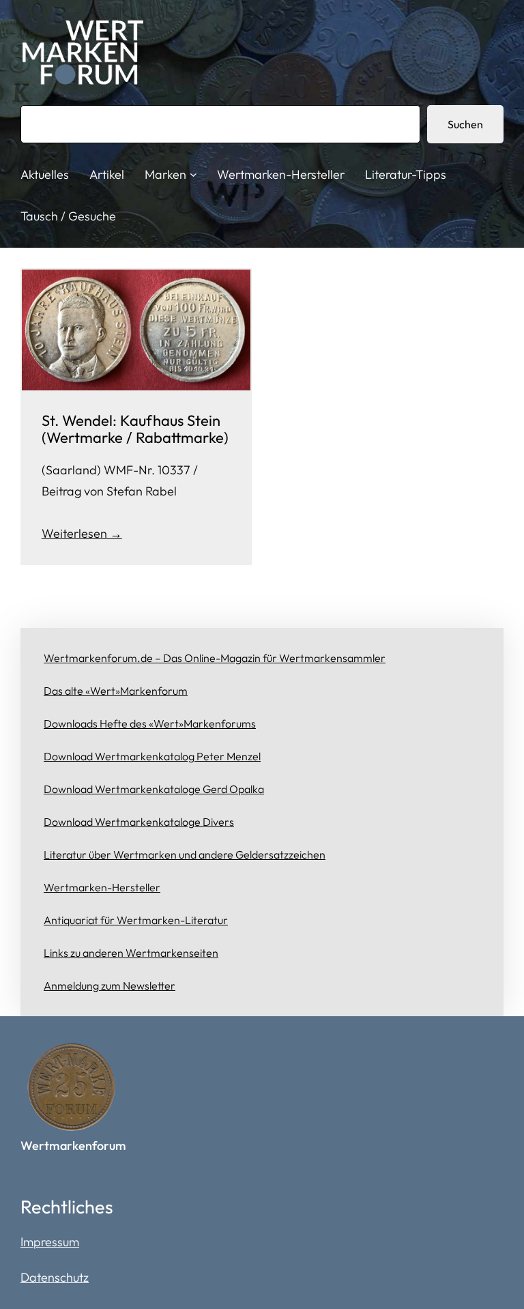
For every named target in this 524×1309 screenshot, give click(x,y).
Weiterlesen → (82, 533)
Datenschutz (54, 1277)
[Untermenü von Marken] (193, 174)
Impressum (49, 1242)
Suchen (465, 124)
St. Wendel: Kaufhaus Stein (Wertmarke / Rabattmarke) (135, 428)
